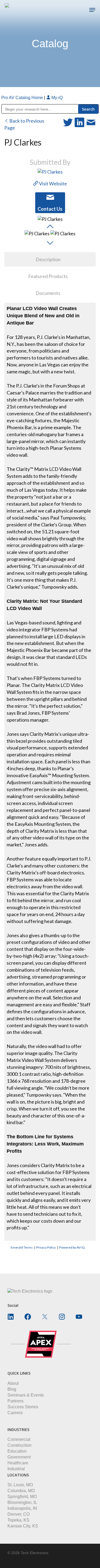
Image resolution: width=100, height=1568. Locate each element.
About (13, 1383)
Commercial (18, 1439)
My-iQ (56, 97)
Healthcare (17, 1463)
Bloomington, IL (22, 1502)
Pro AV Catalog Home (22, 97)
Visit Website (52, 183)
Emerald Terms (22, 1247)
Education (17, 1451)
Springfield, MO (22, 1496)
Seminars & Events (25, 1395)
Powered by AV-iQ (72, 1247)
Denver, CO (18, 1514)
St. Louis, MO (20, 1485)
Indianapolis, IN (22, 1508)
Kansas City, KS (22, 1526)
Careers (15, 1412)
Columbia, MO (21, 1490)
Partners (15, 1401)
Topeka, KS (18, 1520)
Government (19, 1457)
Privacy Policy (46, 1247)
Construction (19, 1445)
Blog (11, 1389)
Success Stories (22, 1407)
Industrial (16, 1469)
